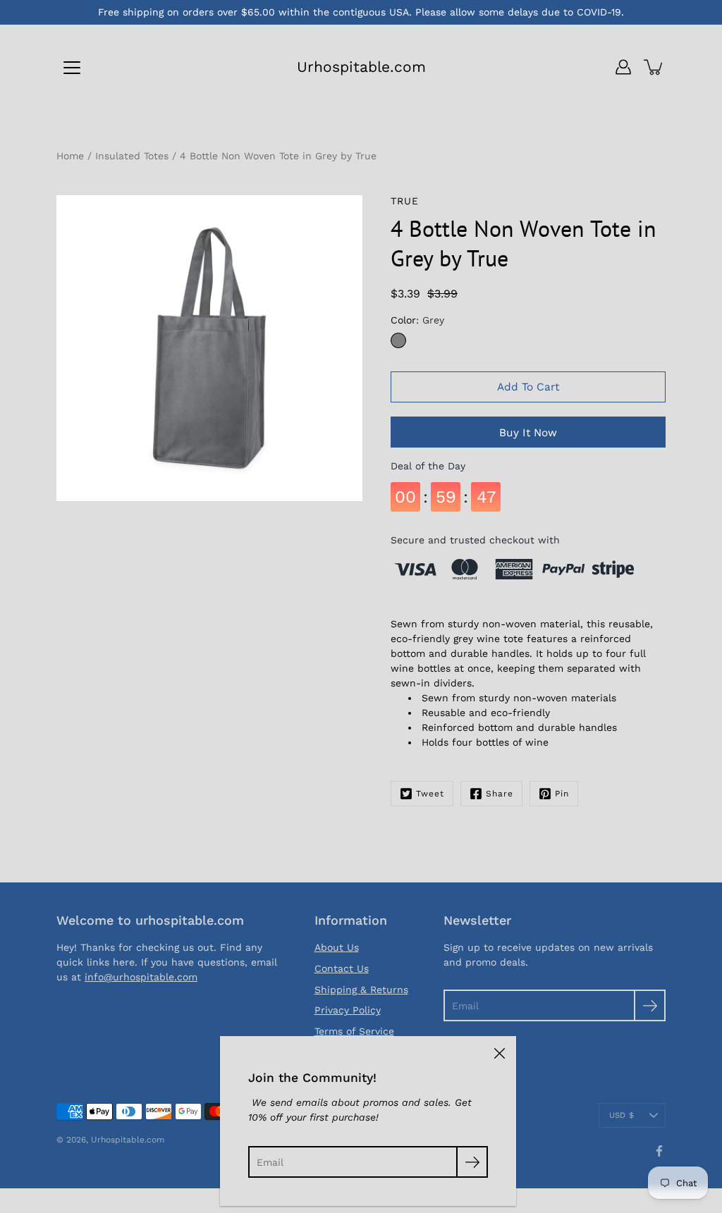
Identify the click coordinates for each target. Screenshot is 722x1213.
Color (417, 320)
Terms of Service (354, 1031)
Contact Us (341, 968)
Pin (562, 794)
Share (499, 794)
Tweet (430, 794)
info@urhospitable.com (141, 977)
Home (70, 155)
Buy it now (528, 432)
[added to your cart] (654, 67)
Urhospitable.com (361, 66)
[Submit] (650, 1005)
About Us (336, 947)
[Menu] (71, 67)
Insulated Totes (132, 155)
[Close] (499, 1053)
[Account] (623, 67)
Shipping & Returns (361, 989)
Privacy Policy (347, 1010)
